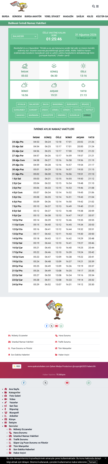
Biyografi (14, 412)
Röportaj (13, 409)
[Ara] (93, 6)
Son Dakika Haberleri (20, 355)
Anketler (13, 416)
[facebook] (23, 383)
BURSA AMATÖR (33, 16)
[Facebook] (47, 326)
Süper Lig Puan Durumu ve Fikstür (30, 442)
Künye (12, 419)
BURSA (5, 16)
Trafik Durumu (64, 342)
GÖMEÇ (55, 110)
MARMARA (33, 115)
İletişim (13, 422)
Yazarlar (13, 402)
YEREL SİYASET (52, 16)
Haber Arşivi (63, 355)
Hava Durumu (65, 335)
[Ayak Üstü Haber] (18, 6)
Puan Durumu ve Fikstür (21, 348)
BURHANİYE (72, 104)
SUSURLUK (74, 115)
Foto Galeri (15, 395)
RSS (18, 366)
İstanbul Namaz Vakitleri (22, 342)
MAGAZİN (68, 16)
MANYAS (20, 115)
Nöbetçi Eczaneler (20, 335)
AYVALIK (21, 104)
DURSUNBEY (19, 110)
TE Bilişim (60, 374)
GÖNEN (66, 110)
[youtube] (67, 383)
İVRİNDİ (87, 115)
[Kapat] (106, 458)
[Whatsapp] (61, 326)
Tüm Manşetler (64, 348)
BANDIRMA (58, 104)
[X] (51, 326)
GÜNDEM (17, 16)
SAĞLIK (80, 16)
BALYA (46, 104)
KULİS (90, 16)
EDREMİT (33, 110)
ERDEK (45, 110)
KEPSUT (89, 110)
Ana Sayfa (14, 389)
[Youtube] (56, 326)
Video (12, 399)
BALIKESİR (34, 104)
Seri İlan (13, 406)
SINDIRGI (62, 115)
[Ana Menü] (97, 6)
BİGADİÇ (85, 104)
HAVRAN (78, 110)
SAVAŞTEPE (48, 115)
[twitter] (45, 383)
